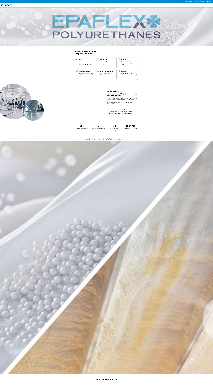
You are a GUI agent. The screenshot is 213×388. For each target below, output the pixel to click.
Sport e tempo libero (106, 71)
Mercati (162, 4)
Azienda (157, 4)
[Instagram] (211, 1)
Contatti (206, 4)
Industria (124, 59)
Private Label (176, 4)
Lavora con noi (200, 4)
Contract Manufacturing (186, 4)
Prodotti (169, 4)
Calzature (124, 71)
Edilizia (81, 59)
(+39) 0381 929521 (190, 1)
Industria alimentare (85, 71)
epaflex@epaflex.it (201, 1)
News (194, 4)
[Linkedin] (209, 1)
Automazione (104, 59)
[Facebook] (207, 1)
